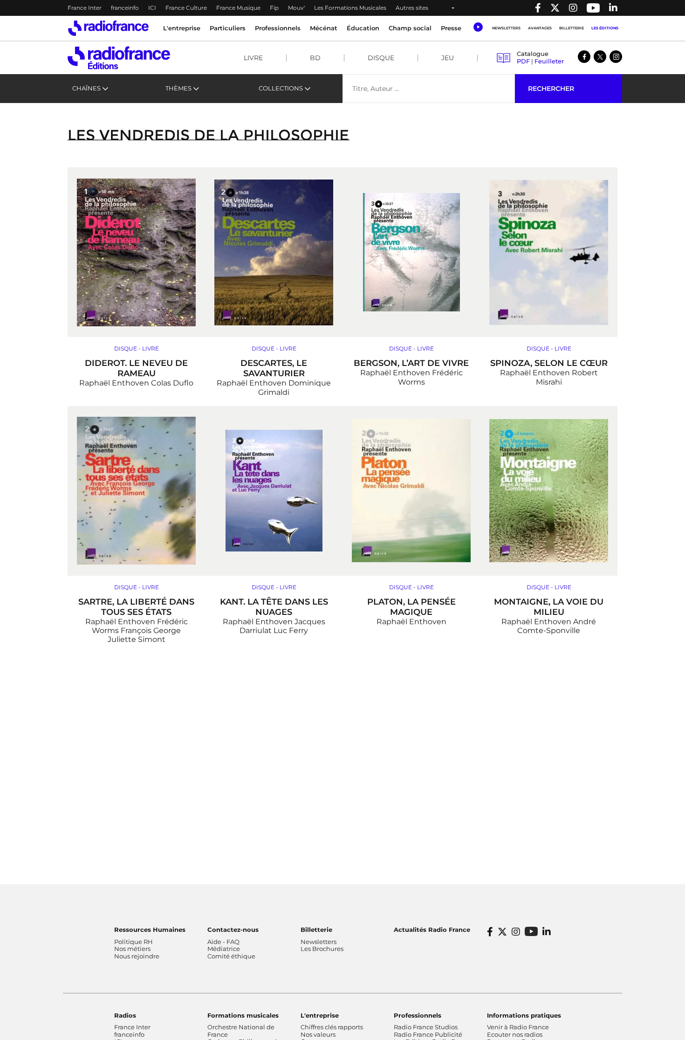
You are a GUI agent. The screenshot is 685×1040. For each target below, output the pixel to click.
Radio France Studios (426, 1027)
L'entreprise (320, 1015)
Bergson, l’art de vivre (411, 363)
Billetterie (571, 28)
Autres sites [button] (412, 7)
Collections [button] (281, 88)
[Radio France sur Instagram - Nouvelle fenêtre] (573, 8)
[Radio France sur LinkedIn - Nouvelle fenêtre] (546, 932)
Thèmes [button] (178, 88)
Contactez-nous (233, 929)
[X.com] (600, 56)
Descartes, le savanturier (273, 368)
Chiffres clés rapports (332, 1027)
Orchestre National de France (240, 1030)
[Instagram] (616, 56)
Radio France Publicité (428, 1034)
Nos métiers (132, 948)
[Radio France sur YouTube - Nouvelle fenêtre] (593, 8)
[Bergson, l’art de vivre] (411, 252)
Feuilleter (549, 61)
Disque (381, 58)
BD (315, 58)
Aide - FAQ (223, 941)
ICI (152, 7)
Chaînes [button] (86, 88)
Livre (253, 58)
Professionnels (417, 1015)
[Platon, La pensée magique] (411, 490)
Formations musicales (243, 1015)
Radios (125, 1015)
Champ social (410, 28)
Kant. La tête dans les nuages (274, 607)
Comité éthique (231, 956)
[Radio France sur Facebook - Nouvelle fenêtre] (538, 8)
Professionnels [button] (278, 28)
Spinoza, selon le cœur (549, 363)
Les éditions (604, 28)
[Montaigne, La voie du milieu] (548, 490)
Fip (274, 7)
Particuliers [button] (228, 28)
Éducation (363, 28)
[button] (478, 27)
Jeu (447, 58)
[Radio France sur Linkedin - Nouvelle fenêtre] (613, 8)
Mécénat (323, 28)
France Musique (238, 7)
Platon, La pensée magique (411, 607)
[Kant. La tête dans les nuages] (273, 490)
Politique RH (133, 941)
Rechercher (551, 88)
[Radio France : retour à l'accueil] (108, 28)
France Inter (85, 7)
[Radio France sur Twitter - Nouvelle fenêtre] (555, 8)
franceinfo (125, 7)
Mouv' (296, 7)
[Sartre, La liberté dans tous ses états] (136, 490)
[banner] (342, 8)
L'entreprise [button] (181, 28)
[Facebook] (584, 56)
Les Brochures (322, 948)
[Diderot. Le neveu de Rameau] (136, 252)
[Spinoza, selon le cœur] (548, 252)
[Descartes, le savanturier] (273, 252)
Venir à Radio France (518, 1027)
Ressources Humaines (149, 929)
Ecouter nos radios (514, 1034)
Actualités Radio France (432, 929)
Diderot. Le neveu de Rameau (136, 368)
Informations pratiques (524, 1015)
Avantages (540, 28)
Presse (451, 28)
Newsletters (506, 28)
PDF (523, 61)
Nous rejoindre (136, 956)
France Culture (186, 7)
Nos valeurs (318, 1034)
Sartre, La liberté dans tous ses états (136, 607)
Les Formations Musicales (350, 7)
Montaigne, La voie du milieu (548, 607)
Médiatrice (223, 948)
